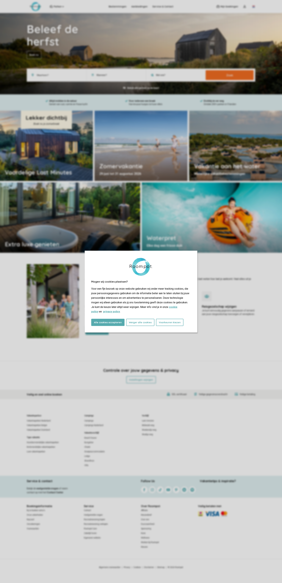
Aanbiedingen (139, 6)
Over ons (145, 519)
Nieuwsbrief (146, 515)
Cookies (137, 567)
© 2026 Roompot (175, 567)
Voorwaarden (33, 528)
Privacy (127, 567)
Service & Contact (162, 6)
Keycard (30, 519)
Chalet (87, 447)
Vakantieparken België (37, 425)
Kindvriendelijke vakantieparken (41, 447)
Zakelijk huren (90, 533)
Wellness (145, 538)
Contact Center (55, 492)
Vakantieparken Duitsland (38, 430)
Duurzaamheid (147, 524)
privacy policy (111, 311)
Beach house (90, 438)
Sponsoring (146, 528)
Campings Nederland (93, 425)
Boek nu (34, 54)
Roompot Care (90, 528)
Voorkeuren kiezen (170, 322)
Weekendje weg (149, 430)
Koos (143, 533)
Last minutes (148, 421)
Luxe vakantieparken (36, 451)
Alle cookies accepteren (108, 322)
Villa (86, 465)
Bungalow (88, 442)
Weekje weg (147, 434)
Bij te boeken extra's (36, 510)
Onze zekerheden (35, 515)
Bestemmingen (117, 6)
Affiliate (144, 510)
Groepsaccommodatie (94, 451)
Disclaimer (149, 567)
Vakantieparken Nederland (39, 421)
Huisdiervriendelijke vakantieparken (43, 442)
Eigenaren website (92, 538)
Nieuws (144, 547)
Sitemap (160, 567)
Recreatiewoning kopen (94, 519)
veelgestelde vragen (47, 488)
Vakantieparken (34, 416)
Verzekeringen (33, 524)
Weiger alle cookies (140, 322)
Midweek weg (148, 425)
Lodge (87, 456)
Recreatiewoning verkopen (96, 524)
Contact (87, 510)
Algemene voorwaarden (109, 567)
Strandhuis (89, 461)
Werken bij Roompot (150, 542)
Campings (89, 416)
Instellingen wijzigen (141, 379)
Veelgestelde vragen (93, 515)
